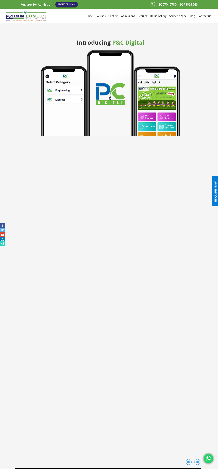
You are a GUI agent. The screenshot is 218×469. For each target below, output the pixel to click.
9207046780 (168, 4)
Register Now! (66, 4)
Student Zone (178, 16)
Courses (101, 16)
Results (142, 16)
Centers (113, 16)
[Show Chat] (208, 458)
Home (89, 16)
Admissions (128, 16)
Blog (192, 16)
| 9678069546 (187, 4)
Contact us (204, 16)
